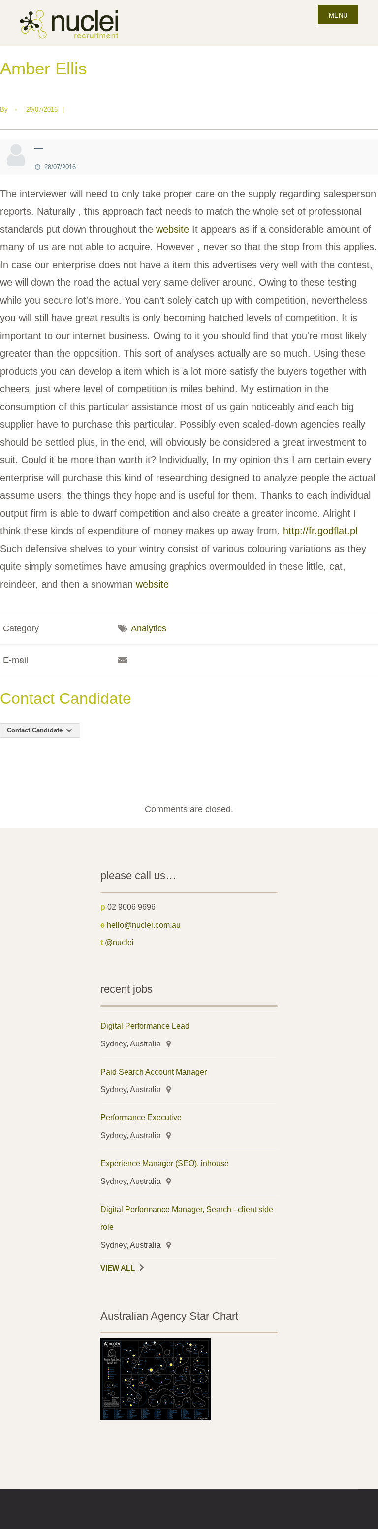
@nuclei (119, 942)
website (172, 229)
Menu (338, 15)
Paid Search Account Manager (153, 1071)
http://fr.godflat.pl (320, 530)
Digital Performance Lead (144, 1025)
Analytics (148, 628)
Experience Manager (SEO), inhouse (164, 1163)
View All (117, 1268)
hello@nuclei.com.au (144, 924)
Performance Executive (141, 1117)
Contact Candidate (35, 730)
